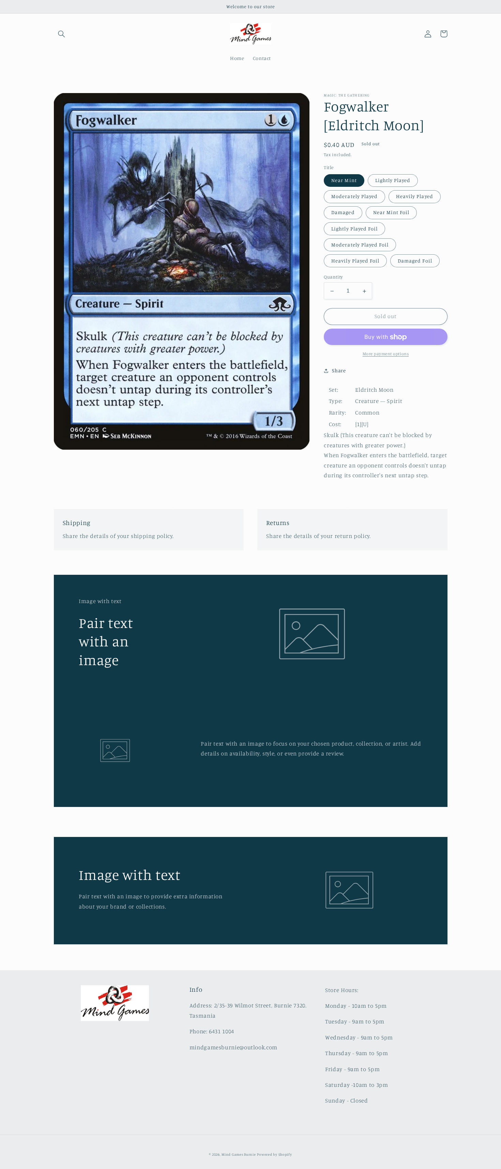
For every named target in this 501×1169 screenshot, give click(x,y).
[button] (62, 34)
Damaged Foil (415, 261)
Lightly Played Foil (354, 228)
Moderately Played (354, 196)
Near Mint (343, 180)
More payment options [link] (386, 354)
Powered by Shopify (274, 1154)
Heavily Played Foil (355, 261)
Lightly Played (393, 180)
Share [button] (339, 370)
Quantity (333, 277)
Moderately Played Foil (360, 245)
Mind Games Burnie (239, 1154)
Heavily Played (414, 196)
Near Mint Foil (391, 212)
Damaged (342, 212)
